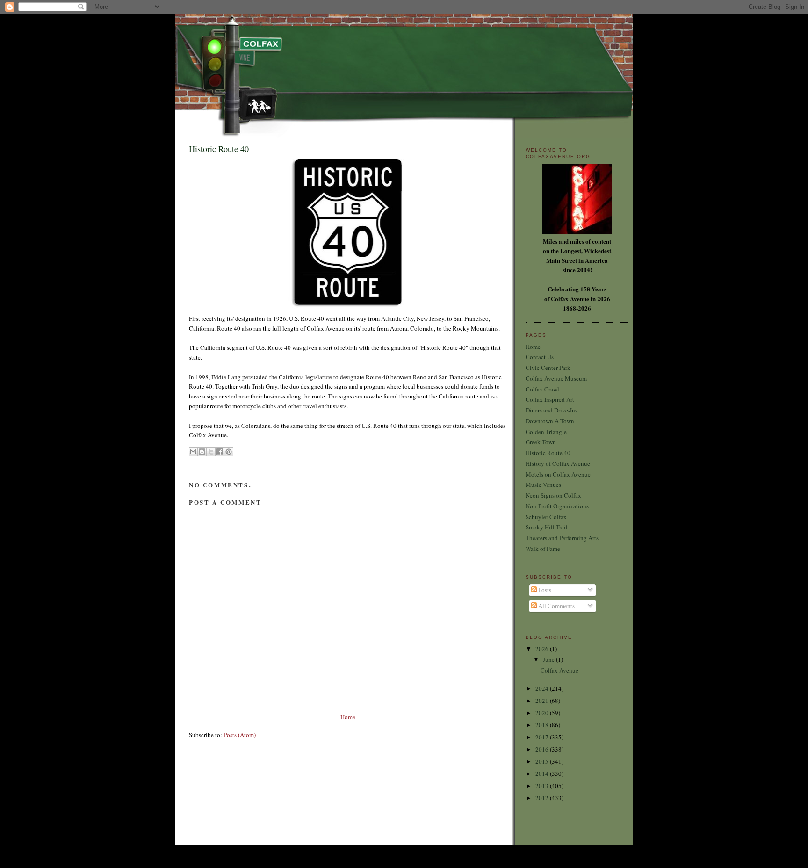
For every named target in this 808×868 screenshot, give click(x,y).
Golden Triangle (546, 431)
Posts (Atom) (240, 735)
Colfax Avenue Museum (556, 378)
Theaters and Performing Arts (562, 538)
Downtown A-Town (550, 421)
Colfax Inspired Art (550, 399)
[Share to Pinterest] (228, 451)
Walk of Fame (543, 548)
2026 (542, 648)
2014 (542, 773)
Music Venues (543, 484)
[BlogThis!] (202, 451)
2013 (542, 785)
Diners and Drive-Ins (551, 410)
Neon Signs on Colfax (553, 495)
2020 (542, 713)
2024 (542, 688)
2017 (542, 737)
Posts (544, 590)
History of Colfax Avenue (558, 463)
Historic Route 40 (548, 452)
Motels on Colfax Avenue (558, 474)
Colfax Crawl (542, 389)
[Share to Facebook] (219, 451)
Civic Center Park (548, 367)
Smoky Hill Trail (547, 527)
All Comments (556, 605)
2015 (542, 761)
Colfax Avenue (559, 670)
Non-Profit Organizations (557, 506)
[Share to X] (211, 451)
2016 (542, 749)
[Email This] (193, 451)
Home (347, 717)
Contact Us (540, 357)
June (549, 659)
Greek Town (541, 442)
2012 (542, 798)
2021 (542, 700)
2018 (542, 725)
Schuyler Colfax (546, 517)
